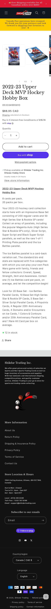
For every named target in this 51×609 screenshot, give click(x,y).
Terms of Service (14, 456)
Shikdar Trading (22, 598)
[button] (6, 12)
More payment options (25, 162)
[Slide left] (19, 81)
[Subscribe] (42, 520)
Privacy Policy (12, 450)
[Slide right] (31, 81)
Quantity (6, 128)
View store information (17, 180)
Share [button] (8, 340)
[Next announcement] (46, 3)
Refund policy (38, 598)
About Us (10, 430)
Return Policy (12, 437)
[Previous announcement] (5, 3)
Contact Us (11, 463)
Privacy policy (18, 602)
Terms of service (35, 602)
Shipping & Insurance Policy (20, 443)
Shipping (6, 115)
